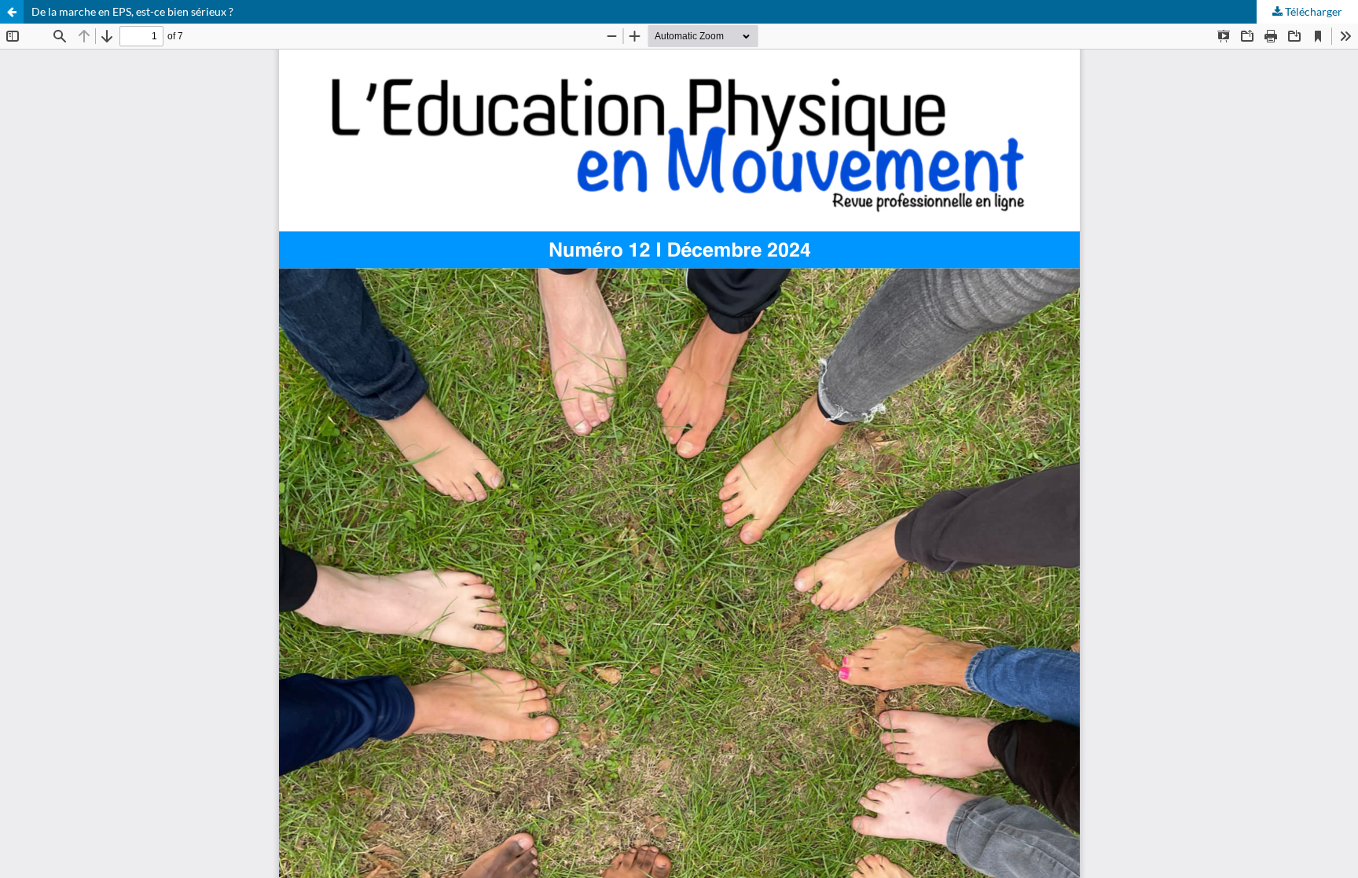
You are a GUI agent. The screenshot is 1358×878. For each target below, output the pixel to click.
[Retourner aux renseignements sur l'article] (12, 12)
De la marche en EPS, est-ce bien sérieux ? (132, 11)
